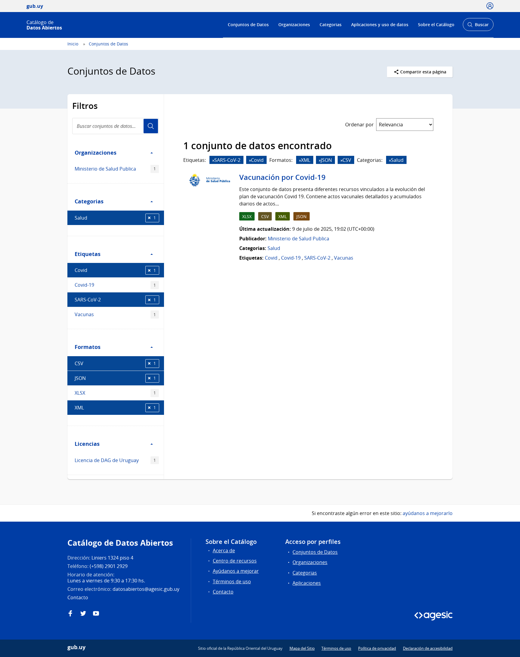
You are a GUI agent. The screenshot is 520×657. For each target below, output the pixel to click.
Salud (115, 217)
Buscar (478, 26)
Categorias (331, 24)
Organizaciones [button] (95, 152)
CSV (115, 363)
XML (115, 407)
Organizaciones (294, 24)
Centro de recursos (235, 560)
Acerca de (224, 550)
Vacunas (115, 314)
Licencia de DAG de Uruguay (115, 460)
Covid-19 (115, 285)
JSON (115, 378)
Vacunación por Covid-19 (282, 177)
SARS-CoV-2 (115, 299)
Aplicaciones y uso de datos (379, 24)
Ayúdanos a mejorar (236, 571)
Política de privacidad (377, 648)
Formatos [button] (88, 347)
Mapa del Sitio (302, 648)
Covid (115, 270)
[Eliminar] (213, 160)
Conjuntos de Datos (248, 24)
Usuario (151, 126)
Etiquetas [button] (88, 254)
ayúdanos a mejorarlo (428, 513)
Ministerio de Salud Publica (115, 168)
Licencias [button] (87, 444)
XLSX (115, 393)
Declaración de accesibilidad (428, 648)
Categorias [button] (89, 201)
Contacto (223, 591)
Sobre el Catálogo (436, 24)
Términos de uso (232, 581)
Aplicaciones (306, 583)
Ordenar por (359, 124)
